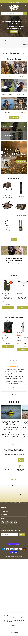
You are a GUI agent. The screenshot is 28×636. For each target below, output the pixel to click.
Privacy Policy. (9, 621)
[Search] (25, 13)
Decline (13, 629)
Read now (10, 438)
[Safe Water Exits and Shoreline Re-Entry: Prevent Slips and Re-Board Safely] (11, 412)
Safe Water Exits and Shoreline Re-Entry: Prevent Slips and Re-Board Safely (10, 423)
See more (13, 444)
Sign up (21, 460)
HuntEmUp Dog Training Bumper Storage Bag (7, 338)
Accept (13, 625)
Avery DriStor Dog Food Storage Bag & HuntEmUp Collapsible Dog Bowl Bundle (8, 298)
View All (14, 239)
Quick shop (8, 304)
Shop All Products (14, 117)
